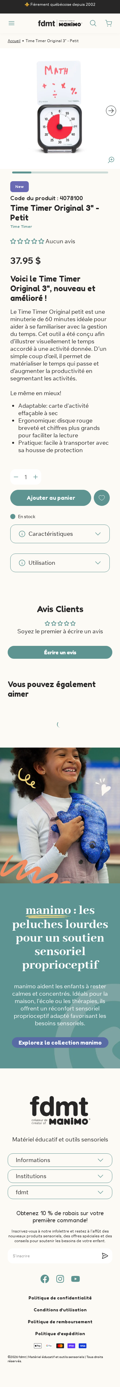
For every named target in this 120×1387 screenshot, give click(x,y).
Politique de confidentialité (60, 1297)
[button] (27, 241)
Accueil (14, 40)
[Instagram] (60, 1279)
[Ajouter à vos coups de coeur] (102, 498)
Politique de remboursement (60, 1321)
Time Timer (21, 226)
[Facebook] (45, 1279)
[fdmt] (60, 23)
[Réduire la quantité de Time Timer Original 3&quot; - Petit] (16, 477)
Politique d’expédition (60, 1333)
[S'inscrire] (105, 1256)
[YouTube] (75, 1279)
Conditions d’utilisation (60, 1309)
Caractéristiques (50, 533)
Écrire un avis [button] (60, 652)
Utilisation (41, 562)
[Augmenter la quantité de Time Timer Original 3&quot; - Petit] (35, 477)
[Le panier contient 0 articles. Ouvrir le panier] (108, 23)
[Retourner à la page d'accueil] (60, 1110)
